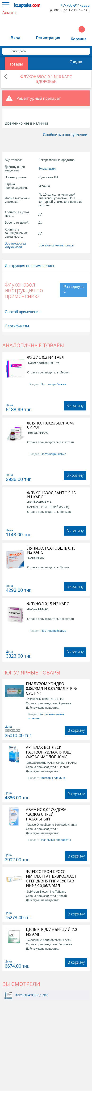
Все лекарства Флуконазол (15, 245)
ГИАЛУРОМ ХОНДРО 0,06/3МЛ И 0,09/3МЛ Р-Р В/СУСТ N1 (51, 688)
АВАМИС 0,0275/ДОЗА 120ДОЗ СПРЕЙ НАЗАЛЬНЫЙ (46, 814)
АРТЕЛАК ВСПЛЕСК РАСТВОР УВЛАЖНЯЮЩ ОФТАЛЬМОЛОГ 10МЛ (48, 752)
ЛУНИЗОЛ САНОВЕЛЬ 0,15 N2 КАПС (51, 550)
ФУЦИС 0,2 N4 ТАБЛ (45, 357)
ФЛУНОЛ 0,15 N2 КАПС (48, 604)
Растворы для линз (53, 778)
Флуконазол (47, 168)
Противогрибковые (53, 384)
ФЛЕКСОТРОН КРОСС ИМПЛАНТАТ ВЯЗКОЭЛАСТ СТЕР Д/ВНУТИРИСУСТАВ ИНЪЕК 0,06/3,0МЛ (51, 878)
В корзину (75, 405)
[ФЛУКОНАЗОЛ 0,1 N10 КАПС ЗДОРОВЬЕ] (8, 995)
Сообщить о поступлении (65, 135)
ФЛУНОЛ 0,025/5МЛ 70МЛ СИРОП (51, 425)
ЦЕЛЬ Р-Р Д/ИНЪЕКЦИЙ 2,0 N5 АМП (51, 932)
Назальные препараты (55, 840)
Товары (16, 64)
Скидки (76, 62)
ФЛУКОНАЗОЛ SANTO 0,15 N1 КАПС (51, 495)
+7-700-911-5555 (75, 5)
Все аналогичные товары (56, 245)
